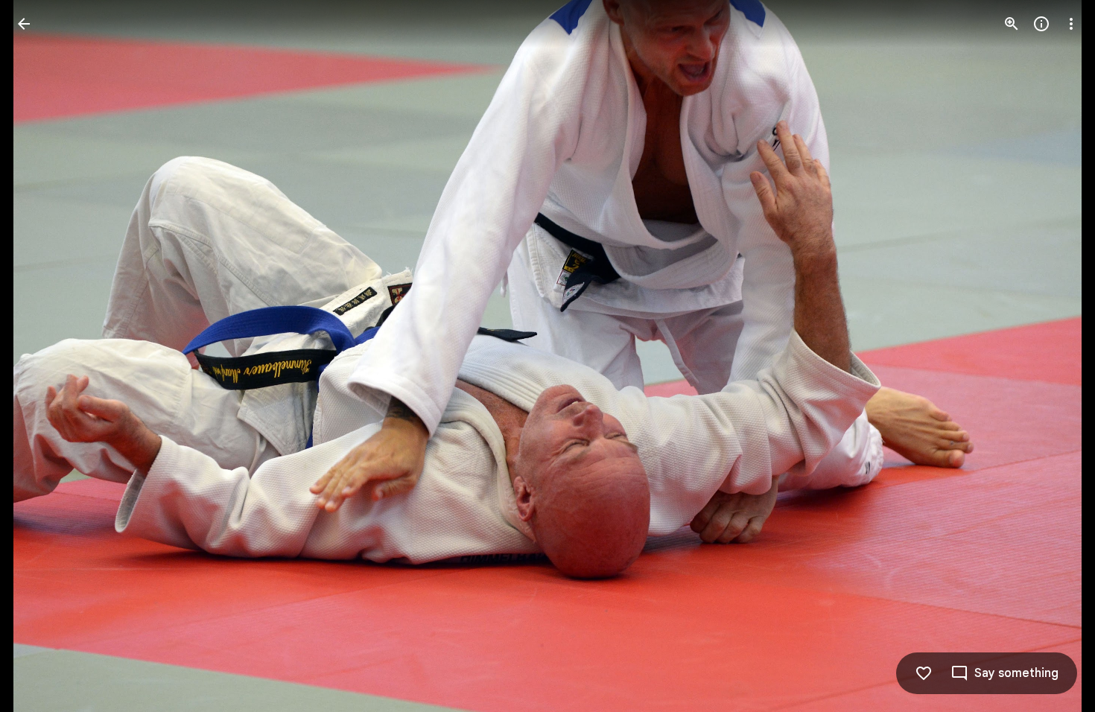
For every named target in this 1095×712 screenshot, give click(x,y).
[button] (42, 356)
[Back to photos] (24, 24)
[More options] (1071, 24)
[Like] (924, 673)
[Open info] (1041, 24)
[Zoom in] (1011, 24)
